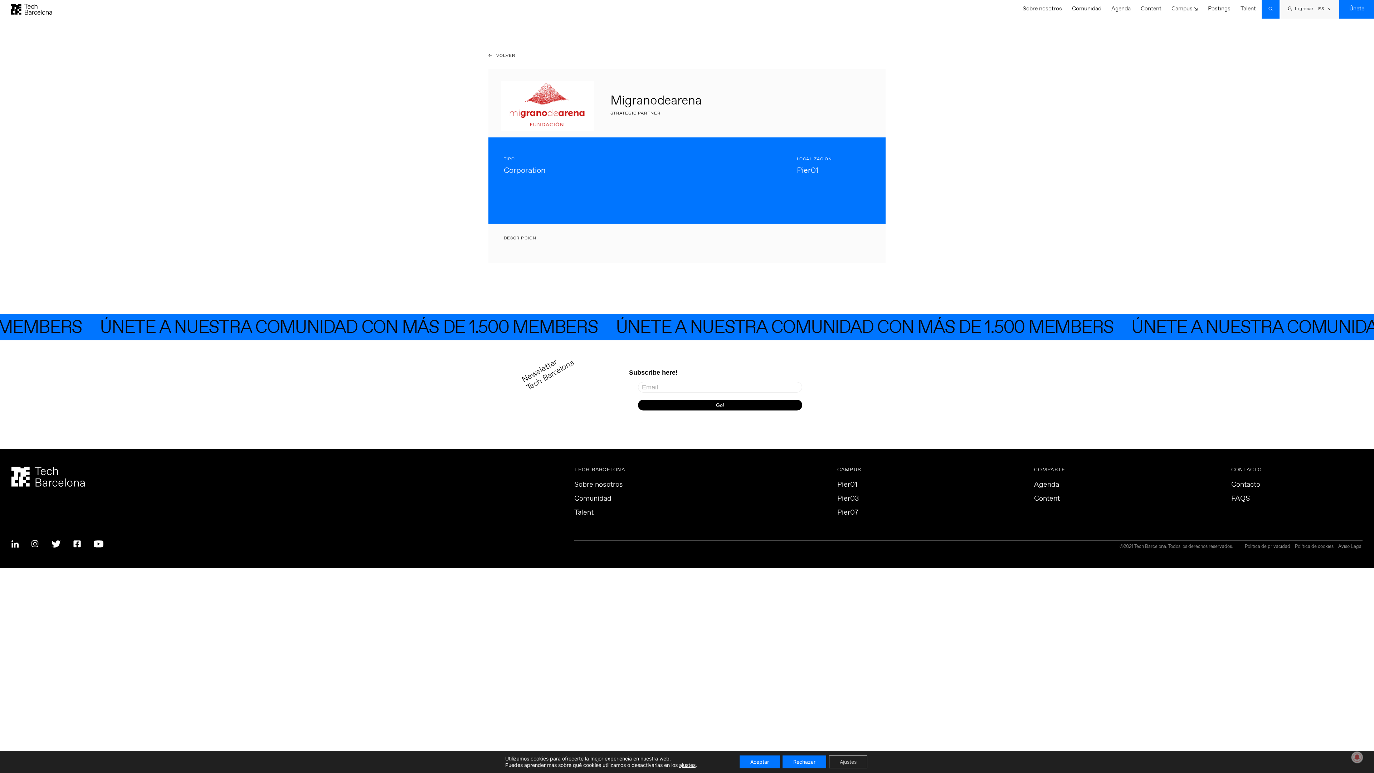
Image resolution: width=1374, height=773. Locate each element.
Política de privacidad (1267, 547)
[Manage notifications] (1357, 757)
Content (1151, 9)
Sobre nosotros (1042, 9)
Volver (505, 56)
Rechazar (804, 762)
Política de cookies (1314, 547)
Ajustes (848, 762)
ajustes (687, 765)
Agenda (1121, 9)
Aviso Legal (1350, 547)
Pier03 (848, 499)
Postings (1219, 9)
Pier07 (847, 513)
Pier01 (847, 485)
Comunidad (1086, 9)
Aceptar (759, 762)
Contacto (1245, 485)
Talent (1248, 9)
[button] (1324, 9)
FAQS (1240, 499)
